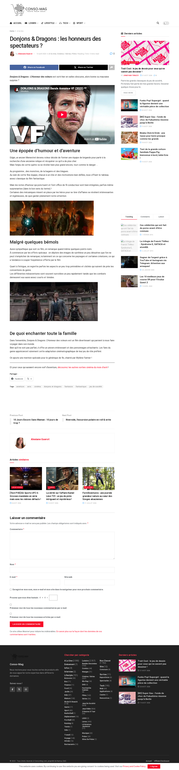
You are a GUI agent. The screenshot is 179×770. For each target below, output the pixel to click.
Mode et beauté (70, 702)
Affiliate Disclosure (161, 761)
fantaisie (69, 387)
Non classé (105, 661)
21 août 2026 (147, 75)
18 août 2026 (146, 142)
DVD (83, 685)
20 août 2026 (146, 110)
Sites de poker (88, 739)
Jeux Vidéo (17, 487)
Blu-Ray (85, 681)
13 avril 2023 (41, 54)
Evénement (69, 664)
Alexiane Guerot (25, 54)
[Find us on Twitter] (19, 689)
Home (12, 31)
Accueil (17, 23)
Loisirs (32, 23)
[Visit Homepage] (29, 10)
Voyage (67, 738)
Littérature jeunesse (86, 725)
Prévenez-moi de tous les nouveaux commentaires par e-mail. (38, 608)
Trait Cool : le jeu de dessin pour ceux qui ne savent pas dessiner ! (152, 664)
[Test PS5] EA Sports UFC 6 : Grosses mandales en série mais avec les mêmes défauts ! (25, 496)
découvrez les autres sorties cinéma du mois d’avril (83, 367)
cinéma (37, 387)
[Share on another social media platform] (112, 67)
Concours (104, 670)
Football (67, 720)
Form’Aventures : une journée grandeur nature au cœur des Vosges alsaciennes (97, 496)
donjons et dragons (53, 387)
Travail (67, 735)
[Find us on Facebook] (12, 689)
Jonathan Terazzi (131, 75)
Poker (84, 736)
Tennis (67, 727)
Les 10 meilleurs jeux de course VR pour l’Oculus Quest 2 (152, 279)
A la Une (20, 31)
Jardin (66, 692)
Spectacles (104, 681)
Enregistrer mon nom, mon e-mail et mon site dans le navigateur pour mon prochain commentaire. (58, 589)
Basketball (68, 713)
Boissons (68, 678)
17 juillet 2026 (90, 503)
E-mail (13, 577)
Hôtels (67, 741)
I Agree (153, 766)
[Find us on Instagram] (26, 689)
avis (29, 387)
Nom (13, 564)
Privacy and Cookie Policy (134, 766)
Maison (67, 698)
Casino (102, 695)
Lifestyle (49, 23)
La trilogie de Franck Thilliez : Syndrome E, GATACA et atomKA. (154, 244)
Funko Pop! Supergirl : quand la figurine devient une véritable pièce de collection (154, 103)
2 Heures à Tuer (88, 712)
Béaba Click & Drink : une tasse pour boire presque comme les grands (152, 136)
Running (67, 723)
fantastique (81, 387)
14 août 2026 (146, 162)
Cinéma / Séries (64, 54)
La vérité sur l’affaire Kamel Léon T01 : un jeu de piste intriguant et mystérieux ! (60, 496)
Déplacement (69, 717)
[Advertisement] (118, 9)
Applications (105, 691)
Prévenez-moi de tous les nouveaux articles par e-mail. (35, 617)
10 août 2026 (53, 503)
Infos (66, 668)
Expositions (104, 677)
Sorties (103, 674)
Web (101, 689)
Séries (84, 699)
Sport (79, 23)
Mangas (85, 672)
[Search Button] (158, 23)
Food (66, 688)
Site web (68, 577)
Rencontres (104, 698)
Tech (65, 23)
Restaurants (69, 744)
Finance (67, 685)
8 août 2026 (16, 503)
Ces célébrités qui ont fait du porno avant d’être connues (153, 228)
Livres (51, 487)
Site (101, 666)
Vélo (66, 730)
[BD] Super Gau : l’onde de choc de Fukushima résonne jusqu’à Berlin (154, 120)
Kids (66, 695)
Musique (85, 733)
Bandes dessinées (89, 664)
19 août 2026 (146, 126)
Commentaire (17, 529)
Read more (130, 92)
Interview (68, 672)
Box (65, 682)
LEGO (84, 718)
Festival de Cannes (86, 689)
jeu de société (96, 387)
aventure (20, 387)
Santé (66, 707)
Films (74, 54)
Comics (85, 668)
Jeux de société (130, 62)
